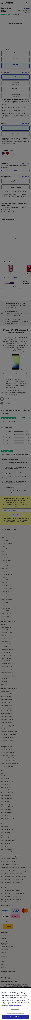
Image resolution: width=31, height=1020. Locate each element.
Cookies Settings (15, 1009)
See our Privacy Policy (15, 1005)
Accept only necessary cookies (15, 1013)
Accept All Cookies (15, 1016)
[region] (15, 1003)
